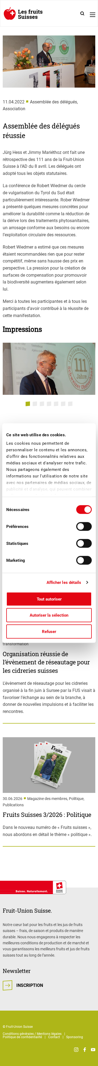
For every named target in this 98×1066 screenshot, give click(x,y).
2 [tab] (35, 403)
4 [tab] (49, 403)
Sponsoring (74, 1037)
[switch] (84, 526)
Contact (54, 1037)
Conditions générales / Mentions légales (32, 1034)
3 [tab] (42, 403)
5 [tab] (56, 403)
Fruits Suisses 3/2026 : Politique (47, 815)
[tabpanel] (49, 369)
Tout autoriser (49, 598)
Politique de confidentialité (22, 1037)
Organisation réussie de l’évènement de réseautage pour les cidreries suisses (46, 662)
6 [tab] (63, 403)
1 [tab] (28, 403)
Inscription (29, 985)
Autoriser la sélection (49, 615)
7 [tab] (70, 403)
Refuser (49, 631)
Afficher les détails (64, 582)
